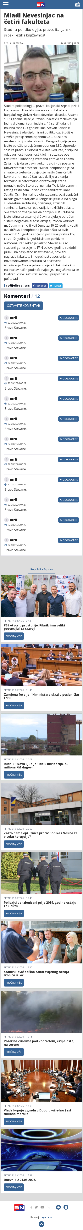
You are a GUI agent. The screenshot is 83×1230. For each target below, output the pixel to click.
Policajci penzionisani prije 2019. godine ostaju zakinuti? (40, 904)
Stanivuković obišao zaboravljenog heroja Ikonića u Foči (36, 973)
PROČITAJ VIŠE (14, 636)
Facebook (40, 285)
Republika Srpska (41, 569)
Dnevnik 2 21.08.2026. (20, 1180)
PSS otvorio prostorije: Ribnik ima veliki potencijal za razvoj (34, 627)
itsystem (46, 1217)
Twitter (57, 285)
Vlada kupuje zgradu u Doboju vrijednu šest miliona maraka (37, 1112)
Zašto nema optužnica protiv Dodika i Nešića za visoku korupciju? (41, 835)
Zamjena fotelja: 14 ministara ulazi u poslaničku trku (41, 696)
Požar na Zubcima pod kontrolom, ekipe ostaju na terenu (40, 1043)
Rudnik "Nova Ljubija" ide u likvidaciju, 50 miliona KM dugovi (36, 765)
